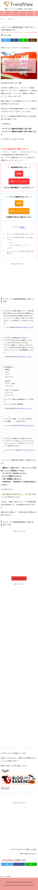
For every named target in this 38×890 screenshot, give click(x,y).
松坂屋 (19, 173)
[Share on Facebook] (14, 40)
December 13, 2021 (27, 327)
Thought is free (29, 885)
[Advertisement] (17, 278)
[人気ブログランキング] (18, 779)
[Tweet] (5, 40)
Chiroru (33, 854)
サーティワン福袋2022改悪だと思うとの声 (20, 234)
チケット (11, 242)
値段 (10, 248)
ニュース (13, 19)
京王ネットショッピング (19, 181)
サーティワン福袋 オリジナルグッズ (19, 245)
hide (21, 227)
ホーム (5, 19)
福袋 (9, 35)
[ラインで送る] (23, 40)
